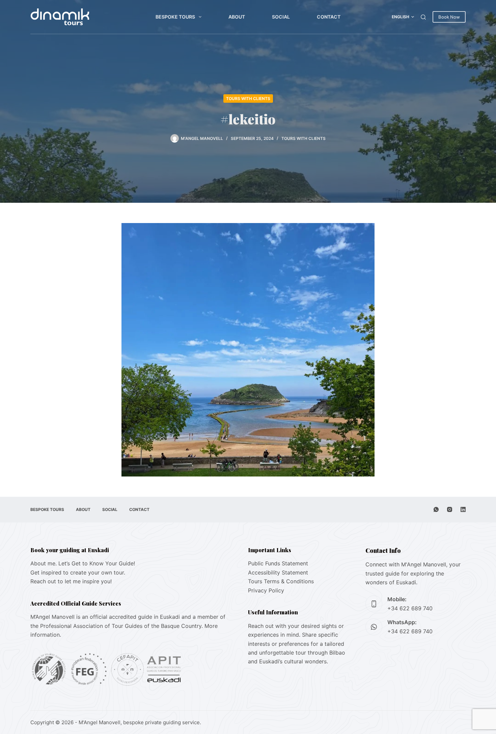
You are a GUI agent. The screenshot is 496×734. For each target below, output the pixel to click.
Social (281, 17)
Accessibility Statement (278, 572)
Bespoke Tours (175, 17)
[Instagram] (449, 509)
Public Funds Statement (278, 563)
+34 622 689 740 (410, 608)
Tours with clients (248, 98)
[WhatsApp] (436, 509)
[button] (403, 17)
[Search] (423, 17)
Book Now (449, 17)
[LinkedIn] (463, 509)
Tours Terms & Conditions (281, 581)
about (236, 17)
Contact (328, 17)
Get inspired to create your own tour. (77, 572)
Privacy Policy (266, 590)
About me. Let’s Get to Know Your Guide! (82, 563)
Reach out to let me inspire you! (71, 581)
